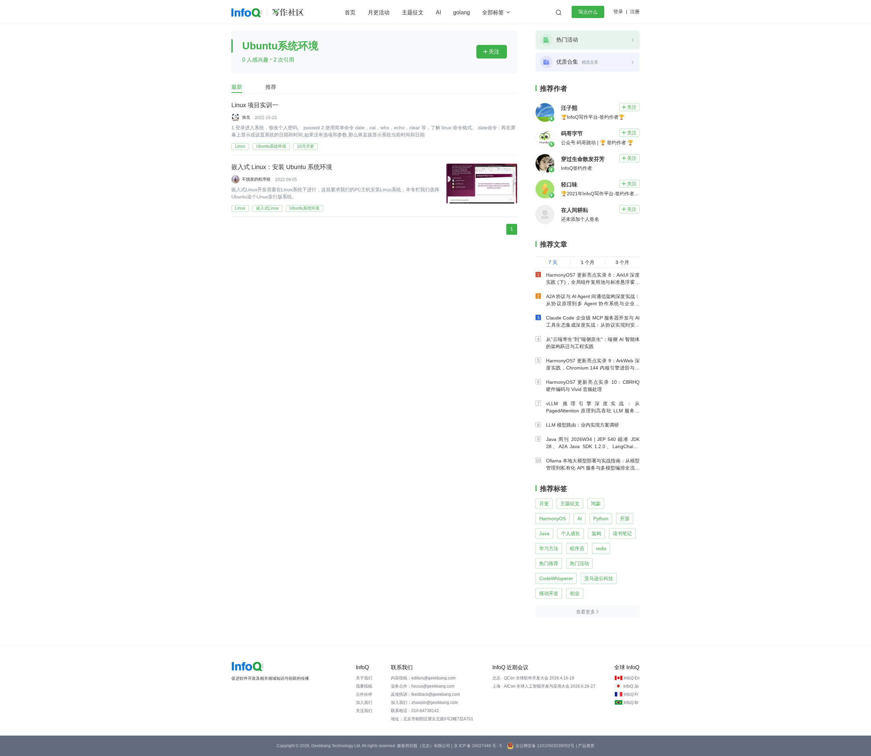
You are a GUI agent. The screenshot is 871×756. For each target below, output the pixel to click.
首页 (350, 12)
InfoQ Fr (631, 694)
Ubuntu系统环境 (271, 146)
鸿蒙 (596, 503)
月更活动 (379, 12)
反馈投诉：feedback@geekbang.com (425, 694)
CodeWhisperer (556, 578)
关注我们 (364, 710)
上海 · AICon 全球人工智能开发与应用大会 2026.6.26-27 (543, 686)
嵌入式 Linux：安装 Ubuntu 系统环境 (281, 167)
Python (600, 518)
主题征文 (413, 12)
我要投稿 (364, 686)
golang (461, 12)
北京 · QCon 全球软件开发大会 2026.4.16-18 (533, 678)
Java (544, 533)
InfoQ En (632, 678)
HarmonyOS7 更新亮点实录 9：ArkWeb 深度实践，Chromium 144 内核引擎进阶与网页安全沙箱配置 (593, 368)
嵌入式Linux (267, 208)
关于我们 (364, 678)
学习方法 (548, 548)
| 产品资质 (585, 745)
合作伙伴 (364, 694)
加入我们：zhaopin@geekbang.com (424, 702)
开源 (624, 518)
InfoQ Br (631, 702)
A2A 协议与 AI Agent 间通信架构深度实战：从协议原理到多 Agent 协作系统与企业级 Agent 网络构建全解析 (593, 303)
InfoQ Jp (631, 686)
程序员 (577, 548)
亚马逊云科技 (599, 578)
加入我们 (364, 702)
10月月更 (305, 146)
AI (438, 12)
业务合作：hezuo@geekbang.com (423, 686)
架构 (596, 533)
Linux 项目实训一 (254, 105)
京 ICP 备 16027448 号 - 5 (478, 745)
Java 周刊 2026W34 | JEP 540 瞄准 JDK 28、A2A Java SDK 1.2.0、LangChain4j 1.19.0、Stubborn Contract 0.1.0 (593, 446)
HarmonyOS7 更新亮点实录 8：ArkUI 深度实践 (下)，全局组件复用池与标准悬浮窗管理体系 (593, 282)
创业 (574, 593)
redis (601, 548)
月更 (544, 503)
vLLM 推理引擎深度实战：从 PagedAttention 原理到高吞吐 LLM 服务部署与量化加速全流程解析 (593, 411)
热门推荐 (548, 563)
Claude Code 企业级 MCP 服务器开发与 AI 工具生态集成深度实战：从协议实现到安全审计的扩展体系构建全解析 (593, 325)
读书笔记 (622, 533)
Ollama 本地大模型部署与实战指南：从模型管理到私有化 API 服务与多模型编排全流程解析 (593, 468)
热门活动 (579, 563)
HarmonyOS (552, 518)
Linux (240, 146)
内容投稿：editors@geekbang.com (423, 678)
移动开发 (548, 593)
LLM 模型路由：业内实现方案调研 (582, 425)
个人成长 (570, 533)
